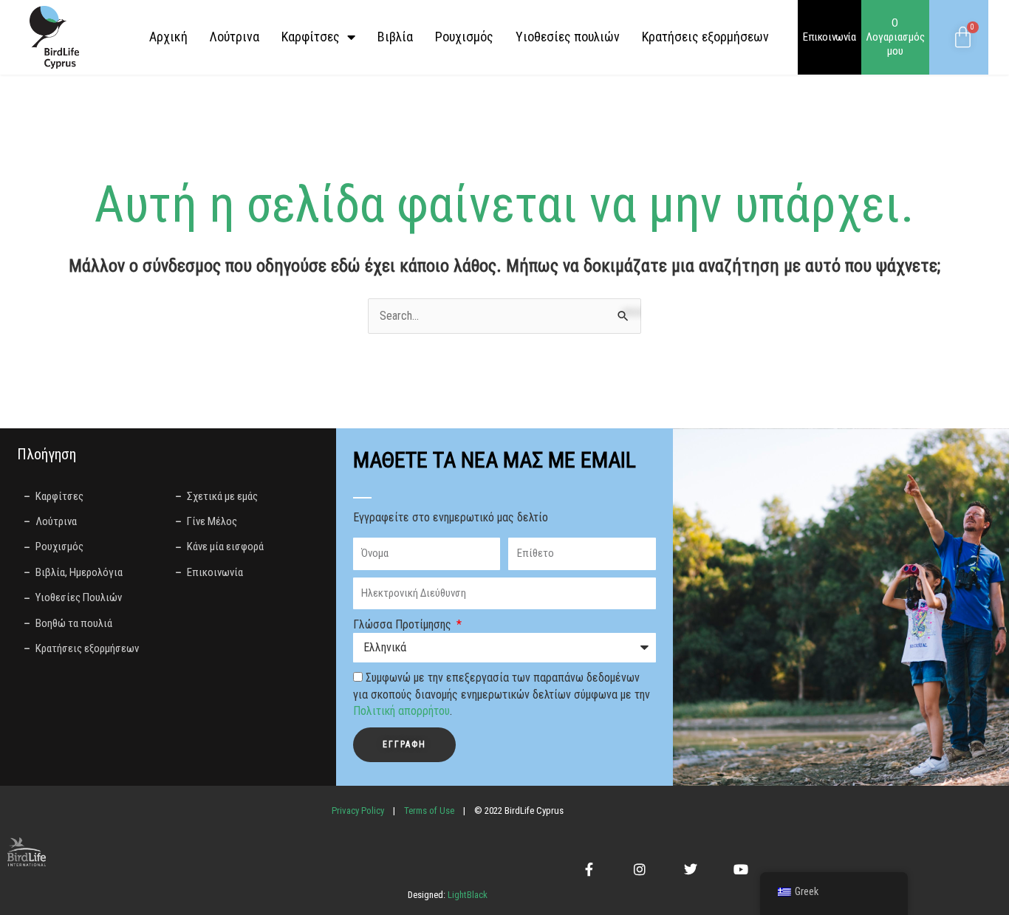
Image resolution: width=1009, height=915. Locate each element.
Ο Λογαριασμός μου (895, 37)
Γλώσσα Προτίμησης (403, 624)
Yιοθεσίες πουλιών (568, 36)
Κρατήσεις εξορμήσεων (705, 36)
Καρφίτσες (310, 36)
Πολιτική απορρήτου (401, 711)
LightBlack (466, 894)
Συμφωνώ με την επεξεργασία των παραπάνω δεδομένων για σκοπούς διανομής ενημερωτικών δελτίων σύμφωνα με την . (501, 694)
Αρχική (168, 36)
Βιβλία (395, 36)
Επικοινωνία (829, 37)
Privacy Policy (358, 810)
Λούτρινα (234, 36)
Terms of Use (429, 810)
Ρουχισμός (464, 36)
